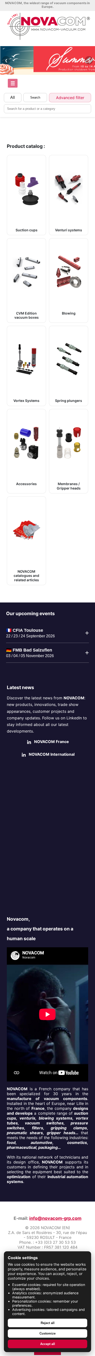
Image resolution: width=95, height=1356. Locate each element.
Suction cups (27, 230)
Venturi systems (68, 230)
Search (35, 97)
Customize (47, 1333)
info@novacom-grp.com (55, 1218)
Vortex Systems (26, 400)
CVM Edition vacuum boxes (26, 315)
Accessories (26, 484)
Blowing (69, 313)
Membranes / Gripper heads (69, 486)
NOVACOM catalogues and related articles (26, 575)
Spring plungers (68, 400)
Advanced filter (70, 97)
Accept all (47, 1344)
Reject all (48, 1323)
